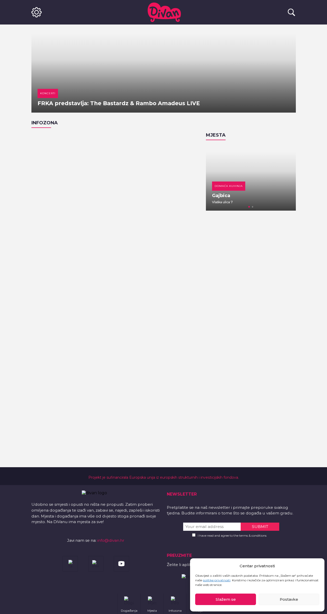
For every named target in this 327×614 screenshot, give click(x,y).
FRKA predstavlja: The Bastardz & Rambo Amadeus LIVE (119, 103)
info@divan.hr (110, 540)
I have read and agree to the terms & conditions (232, 535)
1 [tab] (249, 207)
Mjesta (216, 135)
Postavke (289, 599)
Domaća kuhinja (229, 186)
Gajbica (221, 195)
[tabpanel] (251, 178)
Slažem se (226, 599)
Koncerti (47, 93)
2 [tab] (252, 207)
